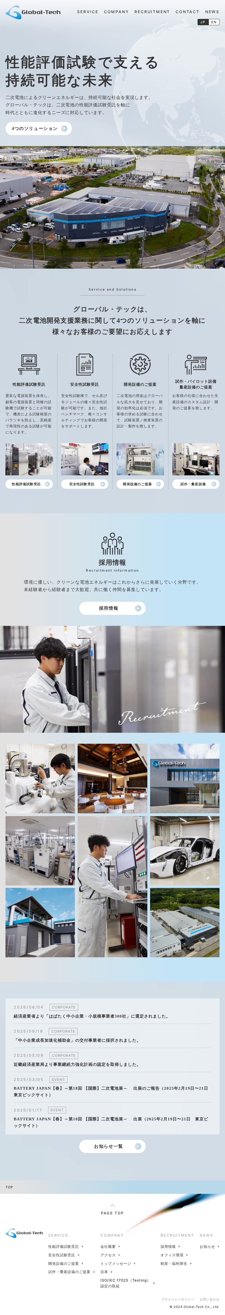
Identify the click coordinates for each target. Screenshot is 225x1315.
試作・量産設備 (193, 484)
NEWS (212, 11)
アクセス (108, 1255)
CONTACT (188, 11)
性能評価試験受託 (26, 484)
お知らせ (207, 1246)
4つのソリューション (35, 128)
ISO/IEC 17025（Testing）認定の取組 (125, 1283)
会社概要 (108, 1246)
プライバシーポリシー (177, 1299)
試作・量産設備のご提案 (69, 1271)
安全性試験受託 (82, 484)
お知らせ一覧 (108, 1146)
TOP (9, 1187)
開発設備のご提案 (137, 484)
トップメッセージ (115, 1263)
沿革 (104, 1271)
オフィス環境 (172, 1255)
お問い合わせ (210, 1299)
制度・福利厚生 (174, 1263)
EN (214, 22)
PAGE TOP (112, 1213)
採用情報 (108, 608)
